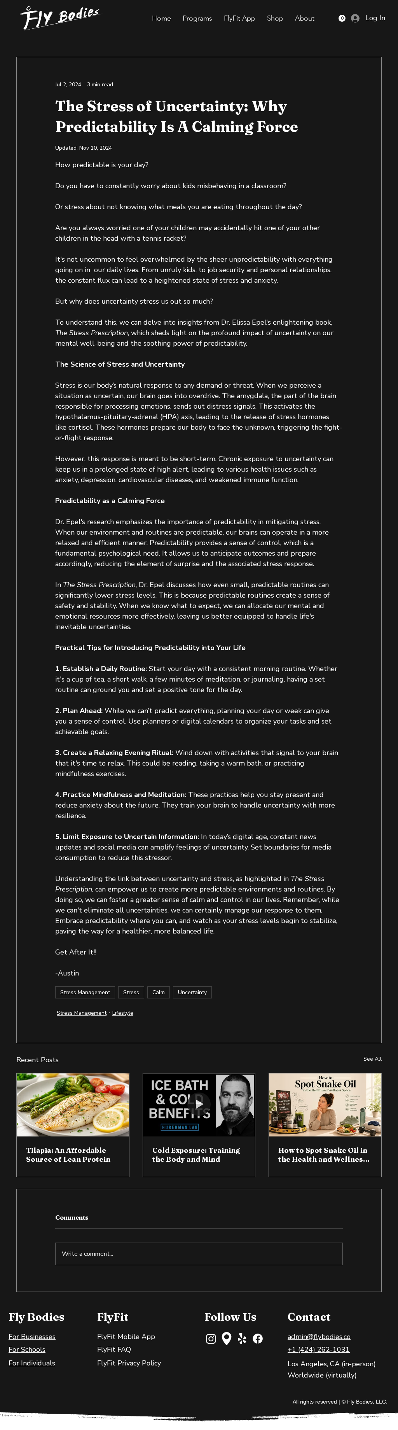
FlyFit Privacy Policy (129, 1363)
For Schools (27, 1349)
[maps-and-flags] (226, 1338)
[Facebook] (257, 1338)
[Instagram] (211, 1338)
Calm (158, 992)
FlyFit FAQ (114, 1349)
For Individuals (32, 1363)
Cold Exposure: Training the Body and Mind (196, 1155)
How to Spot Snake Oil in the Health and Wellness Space (322, 1155)
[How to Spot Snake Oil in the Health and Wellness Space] (325, 1104)
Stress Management (85, 992)
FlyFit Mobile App (126, 1336)
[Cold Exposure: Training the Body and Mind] (199, 1104)
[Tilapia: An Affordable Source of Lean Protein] (73, 1104)
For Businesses (32, 1336)
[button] (197, 18)
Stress (131, 992)
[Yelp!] (242, 1338)
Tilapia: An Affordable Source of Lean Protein (68, 1155)
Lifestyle (122, 1013)
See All (372, 1059)
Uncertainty (192, 992)
